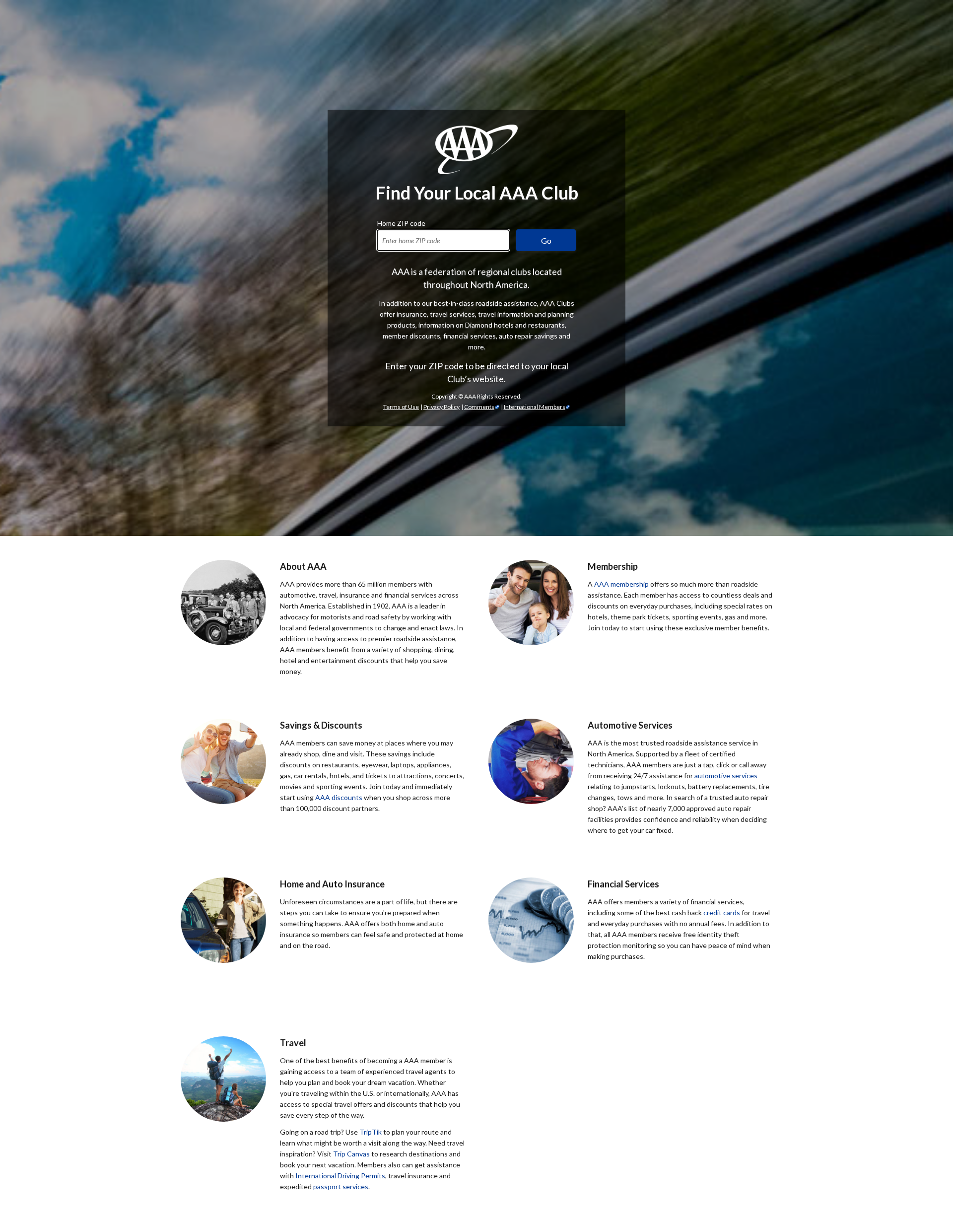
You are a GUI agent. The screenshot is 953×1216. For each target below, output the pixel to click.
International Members (534, 406)
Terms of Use (401, 406)
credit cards (721, 912)
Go (546, 240)
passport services (340, 1186)
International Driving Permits (340, 1175)
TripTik (370, 1132)
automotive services (725, 775)
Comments (479, 406)
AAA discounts (338, 797)
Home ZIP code (401, 222)
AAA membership (621, 584)
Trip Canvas (351, 1153)
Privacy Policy (441, 406)
